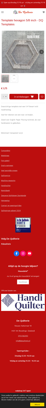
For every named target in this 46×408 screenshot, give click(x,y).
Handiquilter (5, 185)
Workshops (5, 155)
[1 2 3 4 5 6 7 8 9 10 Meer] (4, 96)
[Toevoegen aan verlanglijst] (42, 96)
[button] (5, 79)
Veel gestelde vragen (9, 170)
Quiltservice (5, 175)
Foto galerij (5, 160)
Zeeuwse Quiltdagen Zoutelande (13, 195)
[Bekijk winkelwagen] (43, 12)
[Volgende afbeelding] (41, 52)
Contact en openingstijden (11, 205)
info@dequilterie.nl (23, 340)
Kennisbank (5, 190)
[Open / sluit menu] (2, 12)
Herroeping (5, 200)
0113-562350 (23, 336)
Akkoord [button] (37, 404)
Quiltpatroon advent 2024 (11, 210)
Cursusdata (5, 150)
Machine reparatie (8, 180)
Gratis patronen (7, 165)
